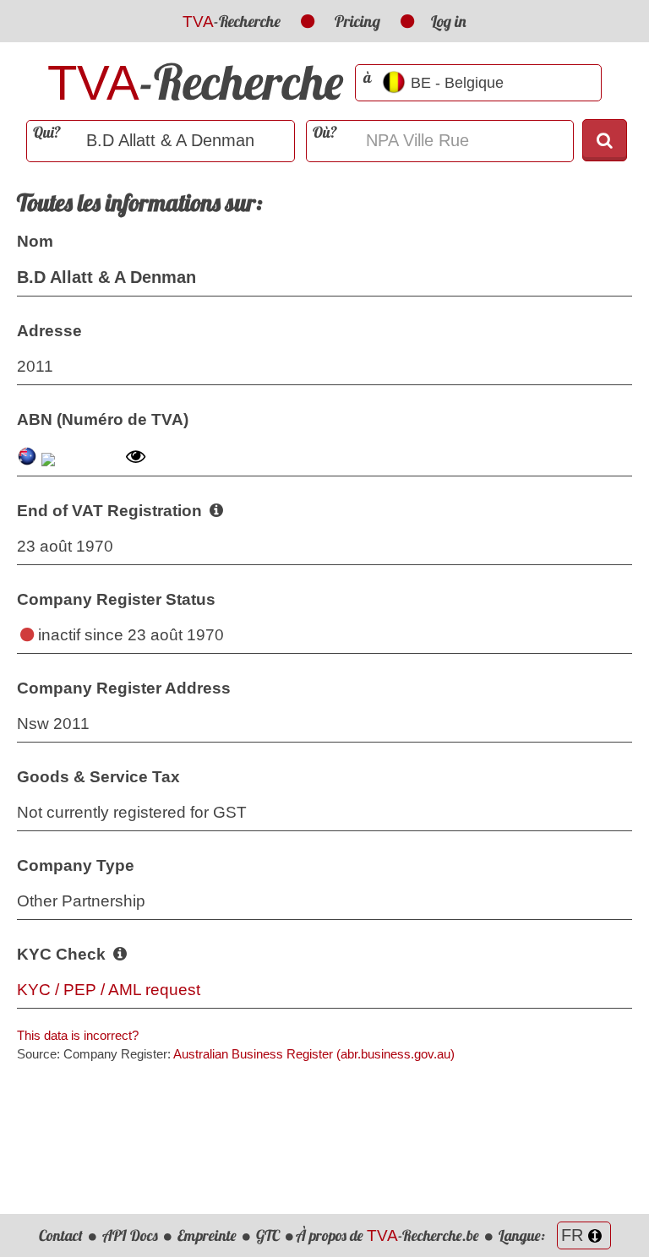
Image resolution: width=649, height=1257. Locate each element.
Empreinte (207, 1235)
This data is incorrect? (78, 1035)
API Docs (130, 1235)
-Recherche (232, 21)
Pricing (357, 21)
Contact (61, 1235)
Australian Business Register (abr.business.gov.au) (314, 1054)
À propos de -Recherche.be (387, 1235)
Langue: (523, 1235)
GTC (268, 1235)
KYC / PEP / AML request (108, 990)
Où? (325, 132)
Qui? (47, 132)
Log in (448, 21)
